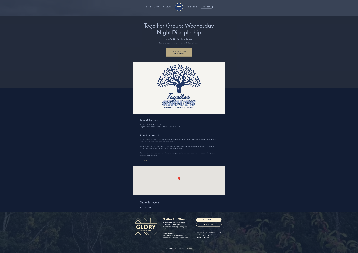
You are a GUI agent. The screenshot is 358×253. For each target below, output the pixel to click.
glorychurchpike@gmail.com (210, 235)
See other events (179, 53)
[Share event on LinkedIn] (150, 207)
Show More (143, 161)
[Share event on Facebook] (141, 207)
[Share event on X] (145, 207)
